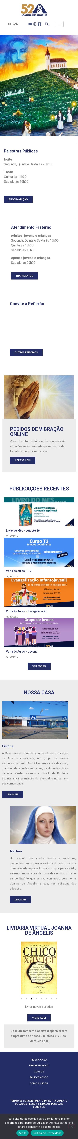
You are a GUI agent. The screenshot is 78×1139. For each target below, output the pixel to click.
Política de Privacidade (47, 1133)
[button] (21, 998)
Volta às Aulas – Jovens (21, 651)
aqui (45, 1041)
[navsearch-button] (47, 23)
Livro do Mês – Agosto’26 (23, 530)
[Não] (71, 1126)
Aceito (22, 1133)
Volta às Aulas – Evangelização (26, 611)
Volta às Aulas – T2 (18, 571)
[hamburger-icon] (59, 24)
